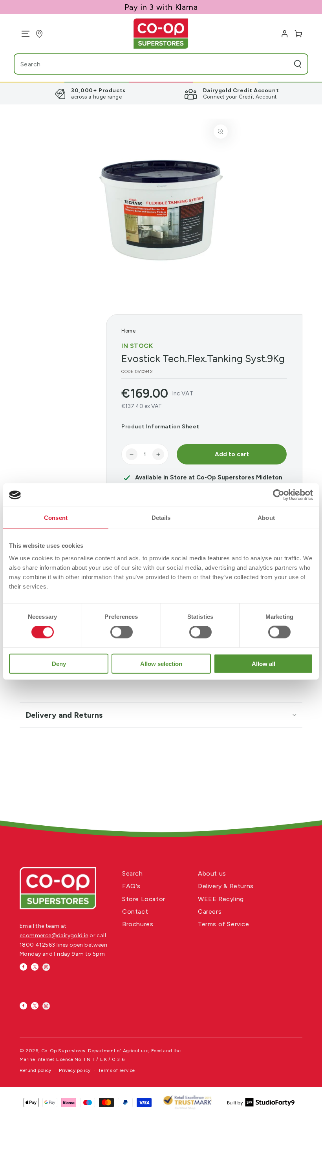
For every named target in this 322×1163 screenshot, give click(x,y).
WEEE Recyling (221, 899)
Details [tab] (161, 517)
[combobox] (145, 64)
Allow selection (161, 663)
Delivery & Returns (226, 886)
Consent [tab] (56, 517)
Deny (59, 663)
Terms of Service (223, 924)
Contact (135, 911)
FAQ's (131, 886)
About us (212, 873)
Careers (209, 911)
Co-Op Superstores (63, 1050)
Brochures (137, 924)
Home (128, 331)
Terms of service (116, 1070)
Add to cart (232, 454)
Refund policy (35, 1070)
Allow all (263, 663)
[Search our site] (298, 64)
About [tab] (266, 517)
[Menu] (23, 33)
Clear (282, 64)
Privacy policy (74, 1070)
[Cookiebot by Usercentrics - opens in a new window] (278, 495)
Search (132, 873)
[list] (161, 93)
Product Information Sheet (160, 426)
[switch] (121, 632)
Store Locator (143, 899)
